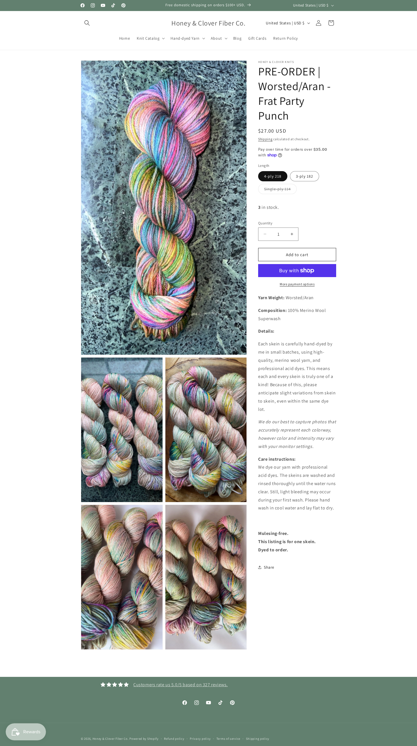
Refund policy (174, 738)
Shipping (265, 139)
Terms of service (228, 738)
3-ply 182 (304, 175)
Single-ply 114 (280, 190)
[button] (87, 23)
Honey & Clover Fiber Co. (110, 739)
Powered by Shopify (144, 739)
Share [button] (269, 566)
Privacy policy (200, 738)
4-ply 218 (272, 175)
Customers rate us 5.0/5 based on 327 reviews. (180, 685)
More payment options (297, 284)
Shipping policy (257, 738)
